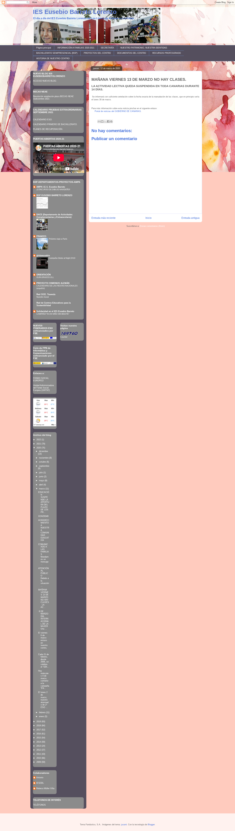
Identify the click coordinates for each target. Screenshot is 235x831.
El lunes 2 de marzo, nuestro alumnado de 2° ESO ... (43, 699)
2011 (39, 754)
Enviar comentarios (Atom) (152, 226)
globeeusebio (43, 255)
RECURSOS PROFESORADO (166, 53)
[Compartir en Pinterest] (111, 121)
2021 (39, 444)
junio (41, 476)
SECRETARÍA (107, 48)
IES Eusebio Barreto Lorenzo (75, 11)
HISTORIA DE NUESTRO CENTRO (53, 58)
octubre (43, 462)
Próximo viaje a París (58, 239)
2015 (39, 737)
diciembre (43, 451)
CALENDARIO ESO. (42, 119)
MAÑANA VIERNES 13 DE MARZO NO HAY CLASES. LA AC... (43, 598)
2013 (39, 746)
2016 (39, 733)
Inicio (148, 218)
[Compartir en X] (105, 121)
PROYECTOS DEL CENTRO (97, 53)
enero (42, 716)
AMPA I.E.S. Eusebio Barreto (50, 187)
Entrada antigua (190, 218)
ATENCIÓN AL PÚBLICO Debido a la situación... (43, 577)
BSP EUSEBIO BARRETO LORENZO (54, 195)
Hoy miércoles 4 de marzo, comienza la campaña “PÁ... (43, 679)
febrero (42, 712)
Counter (63, 337)
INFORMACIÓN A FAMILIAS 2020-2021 (75, 48)
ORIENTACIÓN (43, 274)
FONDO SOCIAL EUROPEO (41, 379)
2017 (39, 729)
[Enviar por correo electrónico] (99, 121)
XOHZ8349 (43, 516)
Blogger (151, 824)
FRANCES (41, 236)
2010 (39, 758)
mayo (42, 480)
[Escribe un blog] (102, 121)
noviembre (44, 458)
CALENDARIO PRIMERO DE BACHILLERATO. (55, 124)
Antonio (39, 777)
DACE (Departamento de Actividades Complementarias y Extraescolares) (54, 215)
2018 (39, 725)
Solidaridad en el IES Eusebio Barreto (55, 311)
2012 (39, 750)
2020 (39, 448)
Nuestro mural (42, 297)
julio (41, 472)
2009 (39, 762)
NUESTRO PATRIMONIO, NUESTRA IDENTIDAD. (144, 48)
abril (41, 484)
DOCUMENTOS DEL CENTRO (131, 53)
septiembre (44, 466)
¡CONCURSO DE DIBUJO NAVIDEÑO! (53, 189)
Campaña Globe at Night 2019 (62, 258)
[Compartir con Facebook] (108, 121)
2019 (39, 721)
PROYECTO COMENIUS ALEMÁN (52, 283)
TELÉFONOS (39, 805)
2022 (39, 439)
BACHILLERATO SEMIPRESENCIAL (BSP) (56, 53)
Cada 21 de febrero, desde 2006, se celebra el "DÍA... (43, 660)
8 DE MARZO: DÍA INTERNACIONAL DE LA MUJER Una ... (43, 620)
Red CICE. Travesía (45, 294)
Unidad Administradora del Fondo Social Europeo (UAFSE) (43, 387)
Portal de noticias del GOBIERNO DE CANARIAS (117, 111)
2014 (39, 742)
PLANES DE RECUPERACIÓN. (48, 129)
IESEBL (40, 783)
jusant (124, 824)
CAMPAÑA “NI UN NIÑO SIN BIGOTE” (52, 314)
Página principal (43, 48)
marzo (42, 488)
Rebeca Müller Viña (45, 788)
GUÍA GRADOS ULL (45, 277)
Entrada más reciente (103, 218)
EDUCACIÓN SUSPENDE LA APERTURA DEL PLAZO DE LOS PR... (43, 502)
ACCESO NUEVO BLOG (44, 81)
